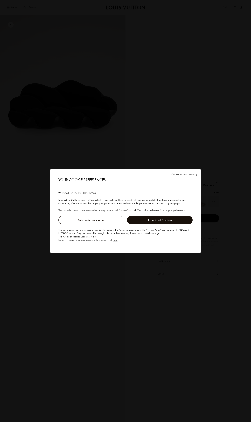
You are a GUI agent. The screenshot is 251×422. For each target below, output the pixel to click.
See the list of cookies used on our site (77, 236)
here (115, 240)
